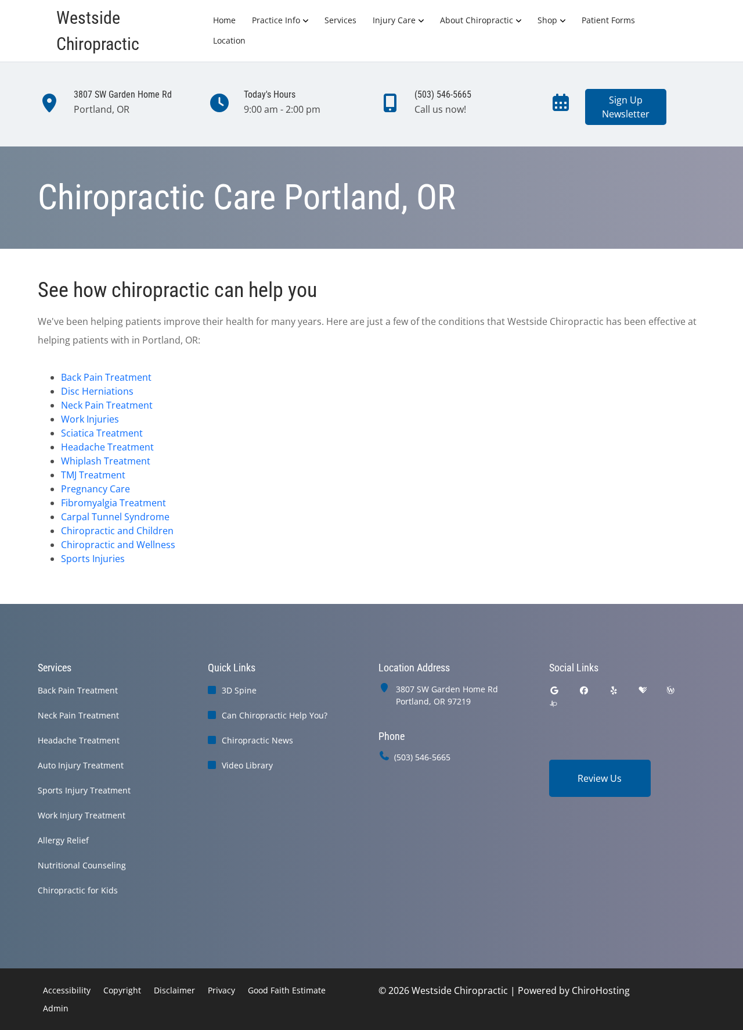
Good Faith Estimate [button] (287, 990)
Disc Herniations (97, 391)
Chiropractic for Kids (78, 890)
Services (340, 20)
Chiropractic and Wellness (118, 544)
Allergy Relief (63, 840)
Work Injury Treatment (81, 815)
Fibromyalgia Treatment (113, 502)
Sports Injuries (93, 558)
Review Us (600, 778)
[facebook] (584, 690)
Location (229, 40)
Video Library (247, 765)
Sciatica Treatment (102, 433)
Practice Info (276, 20)
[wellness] (670, 690)
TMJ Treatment (93, 474)
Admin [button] (55, 1008)
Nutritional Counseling (82, 865)
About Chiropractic (476, 20)
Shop (547, 20)
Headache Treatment (107, 447)
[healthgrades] (643, 690)
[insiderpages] (553, 704)
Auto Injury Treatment (81, 765)
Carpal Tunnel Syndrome (115, 516)
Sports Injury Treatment (84, 790)
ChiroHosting (601, 990)
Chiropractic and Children (117, 530)
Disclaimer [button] (174, 990)
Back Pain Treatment (106, 377)
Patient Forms (608, 20)
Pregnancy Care (95, 488)
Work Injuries (90, 419)
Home (224, 20)
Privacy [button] (221, 990)
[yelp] (614, 690)
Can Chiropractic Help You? (274, 715)
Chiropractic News (257, 740)
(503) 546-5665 (422, 757)
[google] (554, 690)
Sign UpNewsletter (626, 107)
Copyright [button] (122, 990)
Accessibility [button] (67, 990)
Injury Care (394, 20)
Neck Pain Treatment (107, 405)
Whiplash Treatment (105, 461)
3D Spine (239, 690)
